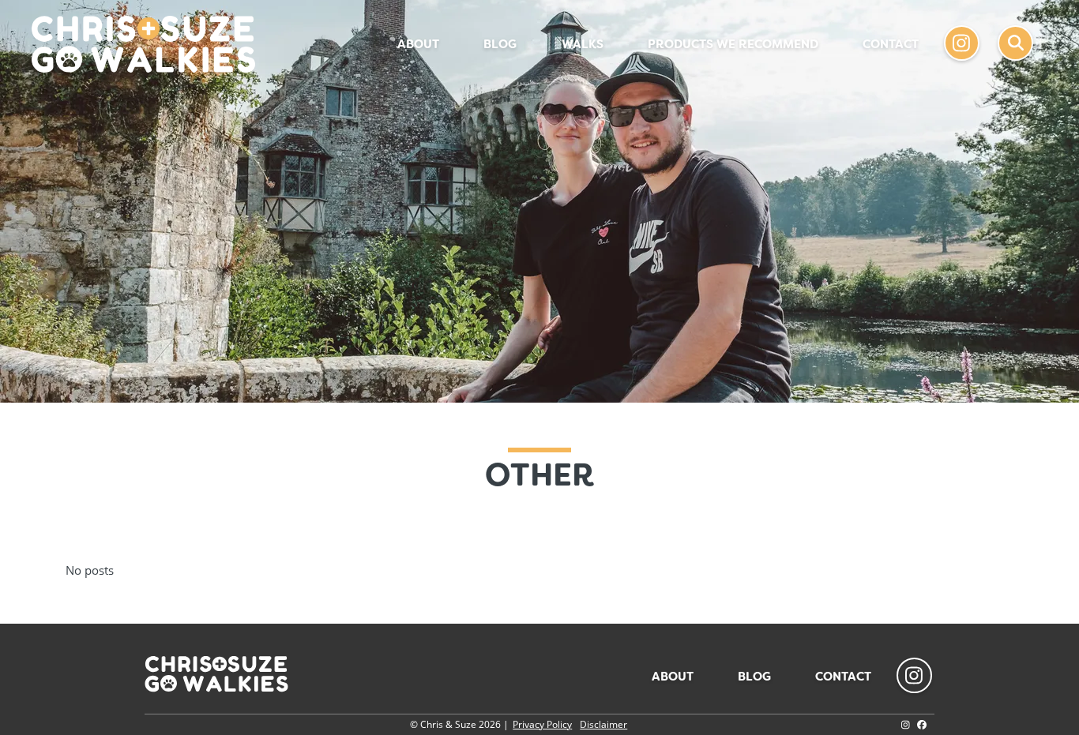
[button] (1015, 43)
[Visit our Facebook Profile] (922, 724)
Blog (500, 44)
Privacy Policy (542, 724)
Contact (891, 44)
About (418, 44)
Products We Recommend (733, 44)
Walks (582, 44)
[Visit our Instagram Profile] (905, 724)
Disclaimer (603, 724)
